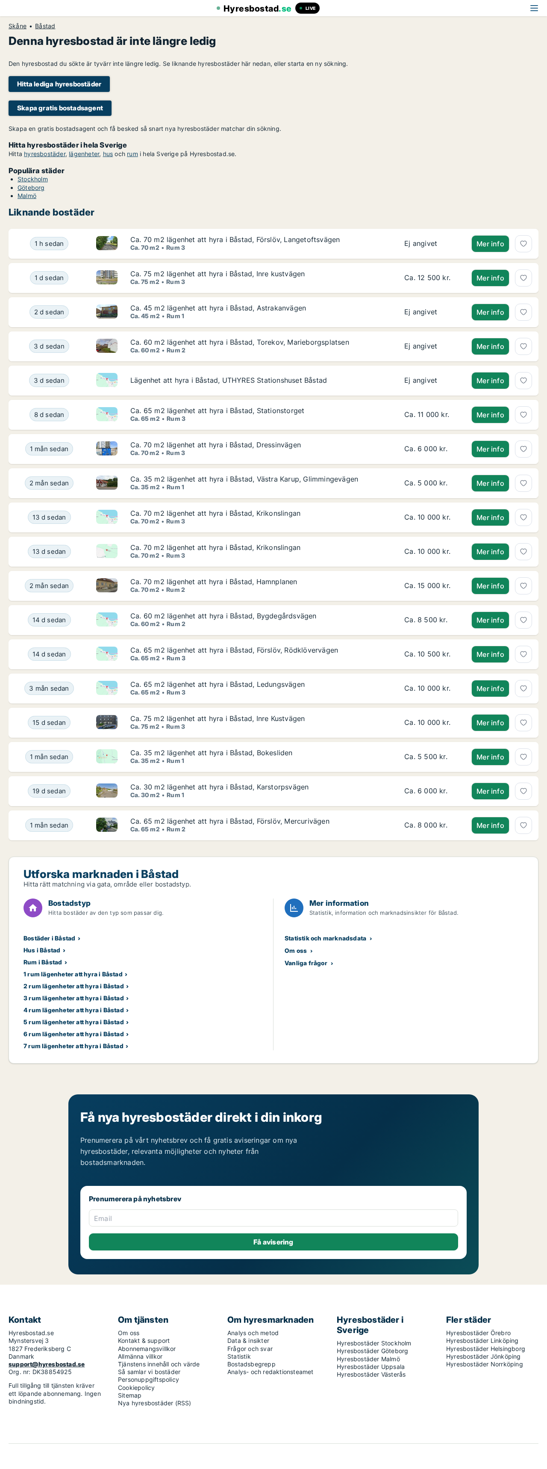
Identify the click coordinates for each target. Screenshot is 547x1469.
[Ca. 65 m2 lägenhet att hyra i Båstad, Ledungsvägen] (431, 688)
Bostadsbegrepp (251, 1364)
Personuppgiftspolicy (148, 1379)
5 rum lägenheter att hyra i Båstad (74, 1022)
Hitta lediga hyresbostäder (59, 84)
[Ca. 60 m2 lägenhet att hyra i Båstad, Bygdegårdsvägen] (431, 620)
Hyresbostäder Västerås (371, 1374)
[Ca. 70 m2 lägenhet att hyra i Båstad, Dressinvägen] (431, 449)
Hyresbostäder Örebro (478, 1332)
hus (108, 153)
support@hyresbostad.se (47, 1364)
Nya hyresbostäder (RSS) (154, 1403)
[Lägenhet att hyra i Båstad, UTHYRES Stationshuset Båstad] (431, 381)
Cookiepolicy (136, 1387)
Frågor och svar (250, 1348)
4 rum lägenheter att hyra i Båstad (74, 1010)
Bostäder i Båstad (49, 938)
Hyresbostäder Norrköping (484, 1364)
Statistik (239, 1356)
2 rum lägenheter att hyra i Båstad (74, 986)
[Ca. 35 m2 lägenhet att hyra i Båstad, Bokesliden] (431, 757)
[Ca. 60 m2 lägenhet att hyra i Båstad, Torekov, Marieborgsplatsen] (431, 346)
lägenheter (84, 153)
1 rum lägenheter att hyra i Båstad (73, 974)
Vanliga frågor (306, 963)
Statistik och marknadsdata (325, 938)
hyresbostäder (44, 153)
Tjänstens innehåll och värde (159, 1364)
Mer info (490, 243)
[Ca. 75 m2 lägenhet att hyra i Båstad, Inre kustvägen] (431, 278)
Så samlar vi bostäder (149, 1371)
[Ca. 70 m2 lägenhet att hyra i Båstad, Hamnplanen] (431, 586)
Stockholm (33, 179)
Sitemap (129, 1395)
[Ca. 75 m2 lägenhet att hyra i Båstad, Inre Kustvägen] (431, 723)
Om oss (296, 950)
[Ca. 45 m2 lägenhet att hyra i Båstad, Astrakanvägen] (431, 312)
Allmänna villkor (140, 1356)
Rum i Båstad (43, 962)
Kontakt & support (144, 1340)
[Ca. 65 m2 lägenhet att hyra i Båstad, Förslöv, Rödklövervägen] (431, 654)
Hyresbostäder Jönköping (483, 1356)
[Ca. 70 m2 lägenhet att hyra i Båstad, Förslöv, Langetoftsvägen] (431, 244)
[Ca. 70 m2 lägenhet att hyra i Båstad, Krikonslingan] (431, 517)
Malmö (27, 195)
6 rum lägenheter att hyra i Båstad (74, 1033)
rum (132, 153)
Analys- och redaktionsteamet (270, 1371)
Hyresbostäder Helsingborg (485, 1348)
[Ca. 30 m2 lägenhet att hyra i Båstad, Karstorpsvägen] (431, 791)
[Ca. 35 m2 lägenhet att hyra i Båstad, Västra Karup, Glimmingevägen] (431, 483)
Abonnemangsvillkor (147, 1348)
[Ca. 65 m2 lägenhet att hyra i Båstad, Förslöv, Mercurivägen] (431, 825)
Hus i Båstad (42, 950)
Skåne (17, 26)
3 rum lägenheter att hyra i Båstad (74, 998)
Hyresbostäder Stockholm (374, 1343)
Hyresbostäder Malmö (368, 1359)
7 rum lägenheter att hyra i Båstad (74, 1045)
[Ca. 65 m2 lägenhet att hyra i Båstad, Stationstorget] (431, 415)
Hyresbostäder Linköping (482, 1340)
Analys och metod (253, 1332)
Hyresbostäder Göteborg (372, 1350)
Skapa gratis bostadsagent (60, 108)
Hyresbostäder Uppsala (371, 1366)
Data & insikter (248, 1340)
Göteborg (31, 187)
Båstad (45, 26)
